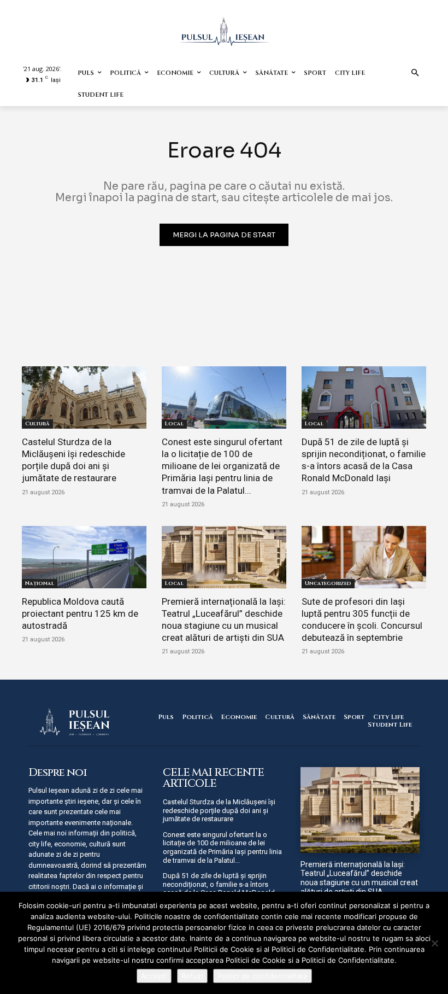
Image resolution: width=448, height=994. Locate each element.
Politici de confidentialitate (262, 976)
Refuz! (192, 976)
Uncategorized (328, 583)
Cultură (37, 424)
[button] (415, 73)
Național (39, 583)
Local (174, 424)
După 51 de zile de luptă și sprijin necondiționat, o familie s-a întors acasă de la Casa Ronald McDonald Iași (364, 459)
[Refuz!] (434, 943)
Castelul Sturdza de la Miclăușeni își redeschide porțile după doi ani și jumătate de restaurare (73, 459)
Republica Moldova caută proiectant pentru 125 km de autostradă (80, 613)
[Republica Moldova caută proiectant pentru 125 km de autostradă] (84, 557)
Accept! (154, 976)
